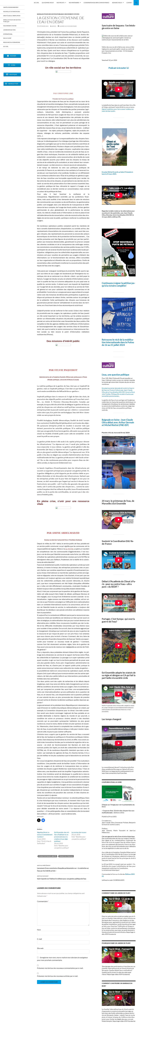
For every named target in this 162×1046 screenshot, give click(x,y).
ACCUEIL (36, 2)
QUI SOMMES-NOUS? (48, 2)
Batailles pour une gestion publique (50, 14)
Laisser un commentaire (68, 26)
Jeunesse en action (9, 30)
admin (54, 26)
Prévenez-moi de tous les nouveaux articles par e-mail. (57, 976)
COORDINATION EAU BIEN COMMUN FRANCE (96, 2)
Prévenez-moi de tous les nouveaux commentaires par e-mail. (60, 968)
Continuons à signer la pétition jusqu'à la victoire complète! (118, 284)
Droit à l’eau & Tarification (11, 15)
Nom (39, 930)
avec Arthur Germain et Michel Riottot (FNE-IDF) (118, 423)
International (7, 34)
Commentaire (42, 901)
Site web (40, 948)
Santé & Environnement (10, 7)
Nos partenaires (74, 2)
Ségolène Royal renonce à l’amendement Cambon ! (44, 834)
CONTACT (129, 2)
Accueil (5, 46)
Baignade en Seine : (111, 419)
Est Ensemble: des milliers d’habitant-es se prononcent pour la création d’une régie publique (61, 836)
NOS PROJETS (60, 2)
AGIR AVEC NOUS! (117, 2)
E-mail (39, 939)
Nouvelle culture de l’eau (11, 11)
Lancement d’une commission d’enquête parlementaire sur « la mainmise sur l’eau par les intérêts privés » (63, 868)
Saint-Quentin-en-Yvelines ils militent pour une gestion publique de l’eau (61, 877)
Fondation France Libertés (47, 856)
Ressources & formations (11, 42)
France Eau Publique (66, 856)
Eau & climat (7, 38)
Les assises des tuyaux (79, 832)
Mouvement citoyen (71, 14)
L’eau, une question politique (115, 374)
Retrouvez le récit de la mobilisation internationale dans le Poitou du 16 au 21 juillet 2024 (118, 342)
